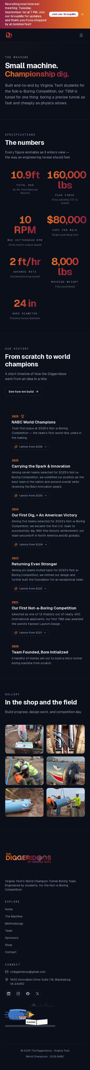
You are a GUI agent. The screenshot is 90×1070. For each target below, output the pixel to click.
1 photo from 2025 (30, 495)
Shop (8, 945)
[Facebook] (27, 993)
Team (8, 930)
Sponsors (11, 937)
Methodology (14, 923)
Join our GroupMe (64, 14)
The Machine (13, 916)
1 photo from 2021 (30, 632)
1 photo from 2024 (31, 544)
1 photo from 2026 (30, 446)
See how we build (21, 391)
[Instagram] (18, 993)
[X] (37, 993)
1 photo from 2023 (30, 588)
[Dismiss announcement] (82, 14)
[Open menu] (81, 35)
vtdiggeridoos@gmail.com (27, 971)
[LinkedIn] (8, 993)
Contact (11, 952)
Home (9, 909)
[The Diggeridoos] (9, 35)
